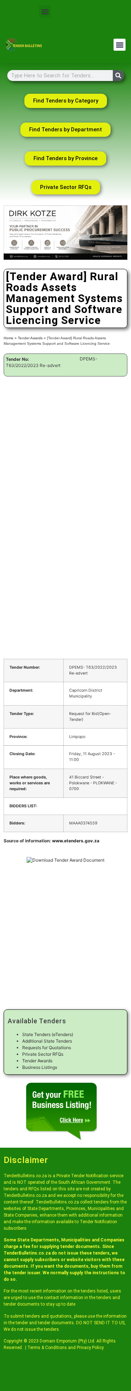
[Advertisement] (65, 445)
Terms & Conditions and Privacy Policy (65, 1347)
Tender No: (17, 359)
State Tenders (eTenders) (47, 1034)
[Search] (118, 75)
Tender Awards (30, 338)
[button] (45, 11)
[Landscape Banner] (65, 258)
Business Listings (39, 1067)
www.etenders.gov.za (75, 840)
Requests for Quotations (46, 1047)
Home (8, 338)
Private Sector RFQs (42, 1054)
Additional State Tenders (47, 1041)
